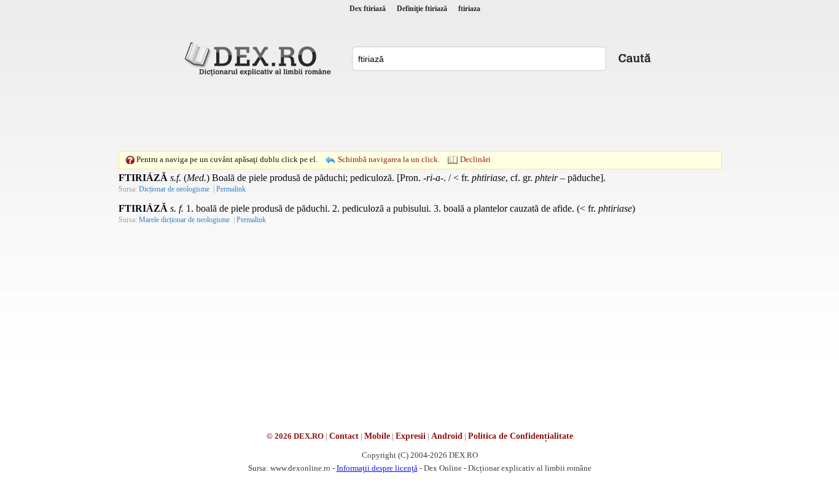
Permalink (231, 189)
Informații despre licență (377, 468)
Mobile (377, 436)
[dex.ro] (260, 58)
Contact (344, 436)
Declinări (475, 159)
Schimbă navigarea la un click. (389, 159)
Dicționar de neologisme (174, 189)
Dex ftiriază (367, 8)
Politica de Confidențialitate (520, 436)
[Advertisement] (419, 113)
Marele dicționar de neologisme (184, 219)
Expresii (411, 436)
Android (446, 436)
